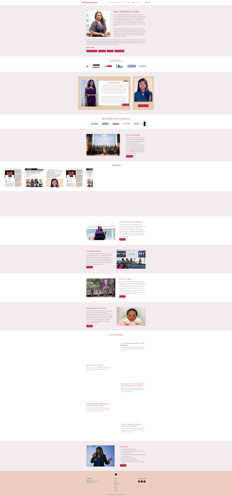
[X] (147, 2)
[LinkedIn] (139, 483)
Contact (116, 492)
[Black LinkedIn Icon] (145, 2)
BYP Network (117, 485)
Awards (115, 490)
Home (115, 482)
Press (115, 487)
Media (115, 489)
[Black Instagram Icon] (149, 2)
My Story (116, 484)
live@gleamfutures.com (91, 484)
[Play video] (101, 348)
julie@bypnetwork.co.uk (94, 482)
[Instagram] (144, 483)
